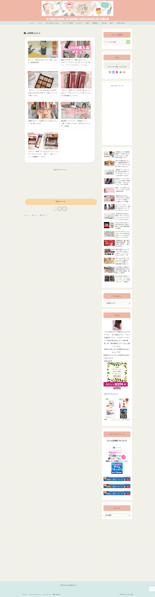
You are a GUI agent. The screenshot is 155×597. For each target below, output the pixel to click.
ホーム (25, 594)
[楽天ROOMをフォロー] (117, 72)
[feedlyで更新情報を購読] (120, 72)
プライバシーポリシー (68, 585)
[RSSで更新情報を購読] (124, 72)
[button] (128, 42)
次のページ (61, 201)
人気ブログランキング (111, 394)
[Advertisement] (60, 183)
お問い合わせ (56, 594)
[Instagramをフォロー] (113, 72)
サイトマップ (47, 594)
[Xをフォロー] (109, 72)
